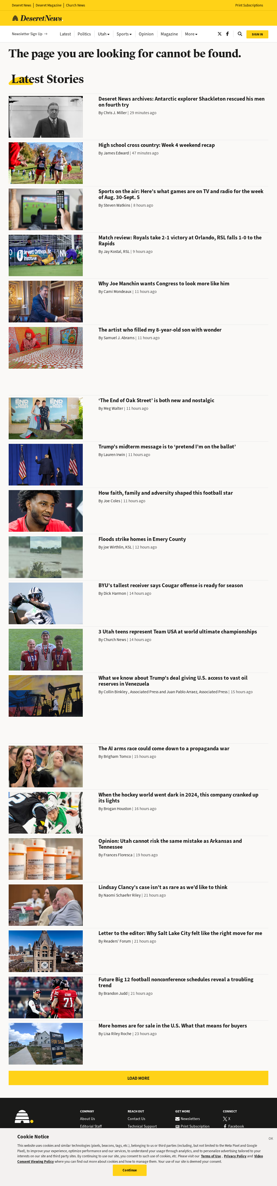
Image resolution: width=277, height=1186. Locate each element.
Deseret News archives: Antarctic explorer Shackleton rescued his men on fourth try (181, 101)
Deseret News (21, 5)
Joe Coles (112, 501)
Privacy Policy (235, 1156)
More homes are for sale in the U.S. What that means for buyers (172, 1025)
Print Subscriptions (249, 5)
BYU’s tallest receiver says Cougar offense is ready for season (170, 585)
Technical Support (142, 1126)
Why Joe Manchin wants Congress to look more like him (163, 283)
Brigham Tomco (117, 756)
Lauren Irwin (114, 454)
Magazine (169, 34)
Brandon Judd (115, 993)
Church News (75, 5)
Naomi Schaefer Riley (122, 895)
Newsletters (190, 1119)
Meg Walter (113, 408)
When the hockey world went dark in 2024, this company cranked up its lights (178, 797)
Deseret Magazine (48, 5)
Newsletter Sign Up (27, 34)
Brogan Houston (117, 808)
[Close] (271, 1139)
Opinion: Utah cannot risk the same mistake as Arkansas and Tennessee (170, 844)
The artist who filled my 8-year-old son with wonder (160, 329)
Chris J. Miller (115, 112)
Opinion (146, 34)
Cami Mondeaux (117, 291)
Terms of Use (211, 1156)
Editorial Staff (91, 1126)
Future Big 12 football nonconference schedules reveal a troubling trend (175, 982)
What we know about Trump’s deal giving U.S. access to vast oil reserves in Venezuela (173, 681)
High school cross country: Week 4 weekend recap (156, 145)
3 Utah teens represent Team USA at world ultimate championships (177, 631)
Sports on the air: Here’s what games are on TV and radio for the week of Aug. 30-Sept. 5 (180, 194)
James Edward (116, 153)
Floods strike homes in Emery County (142, 539)
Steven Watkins (117, 205)
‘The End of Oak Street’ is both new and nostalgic (156, 400)
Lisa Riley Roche (117, 1033)
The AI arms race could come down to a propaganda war (163, 748)
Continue (130, 1170)
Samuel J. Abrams (119, 338)
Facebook (236, 1126)
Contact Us (136, 1119)
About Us (87, 1119)
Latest (65, 34)
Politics (84, 34)
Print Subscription (195, 1126)
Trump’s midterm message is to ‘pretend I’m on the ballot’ (167, 446)
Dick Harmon (115, 593)
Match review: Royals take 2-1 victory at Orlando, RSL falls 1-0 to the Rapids (180, 240)
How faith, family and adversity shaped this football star (165, 493)
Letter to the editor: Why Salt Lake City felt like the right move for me (180, 933)
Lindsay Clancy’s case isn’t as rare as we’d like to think (162, 887)
